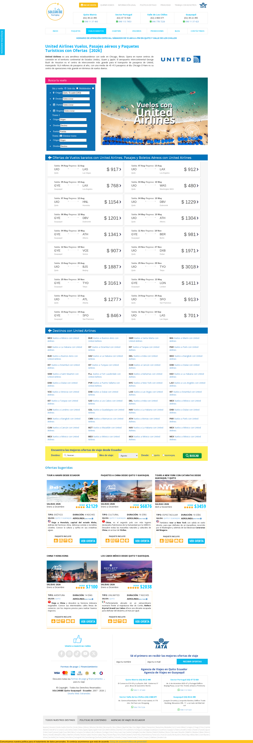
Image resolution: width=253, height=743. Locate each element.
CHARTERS (116, 31)
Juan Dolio (67, 732)
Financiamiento (89, 666)
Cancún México (180, 727)
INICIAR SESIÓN (89, 5)
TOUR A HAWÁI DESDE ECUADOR (63, 475)
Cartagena (190, 727)
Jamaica (55, 732)
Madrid (155, 732)
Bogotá (139, 727)
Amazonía (52, 727)
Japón (61, 732)
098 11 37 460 (91, 21)
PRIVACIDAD (166, 5)
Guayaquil (169, 455)
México (201, 732)
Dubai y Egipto (83, 729)
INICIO (55, 31)
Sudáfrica (110, 737)
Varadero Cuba (162, 737)
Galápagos (146, 729)
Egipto (90, 729)
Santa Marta (69, 737)
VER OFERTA (88, 541)
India (45, 732)
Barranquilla (108, 727)
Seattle (105, 737)
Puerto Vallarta (146, 734)
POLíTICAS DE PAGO (148, 5)
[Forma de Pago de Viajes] (79, 673)
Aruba (75, 727)
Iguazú (208, 729)
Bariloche (99, 727)
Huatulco (201, 729)
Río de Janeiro (176, 734)
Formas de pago (69, 666)
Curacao (60, 729)
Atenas (81, 727)
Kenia (73, 732)
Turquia (146, 737)
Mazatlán (182, 732)
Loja (124, 732)
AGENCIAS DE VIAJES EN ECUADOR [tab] (128, 720)
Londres (129, 732)
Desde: (145, 455)
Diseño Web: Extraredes (79, 693)
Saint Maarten (204, 734)
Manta (168, 732)
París (118, 734)
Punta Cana (155, 734)
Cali (173, 727)
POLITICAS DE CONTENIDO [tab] (93, 720)
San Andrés (52, 737)
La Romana (98, 732)
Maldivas (161, 732)
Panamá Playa (111, 734)
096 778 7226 (158, 21)
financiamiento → (97, 678)
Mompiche (58, 734)
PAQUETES (75, 31)
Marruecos (174, 732)
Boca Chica (132, 727)
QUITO (57, 599)
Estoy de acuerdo (118, 741)
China (202, 727)
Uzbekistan (153, 737)
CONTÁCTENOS (197, 31)
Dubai (75, 729)
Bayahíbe (125, 727)
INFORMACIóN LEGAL (127, 5)
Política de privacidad (137, 741)
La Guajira (79, 732)
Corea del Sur (53, 729)
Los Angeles (135, 732)
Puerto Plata (136, 734)
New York (70, 734)
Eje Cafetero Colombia (109, 729)
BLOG (177, 31)
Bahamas (92, 727)
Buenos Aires (150, 727)
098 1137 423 (186, 710)
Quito (157, 455)
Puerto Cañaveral (127, 734)
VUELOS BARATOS (96, 31)
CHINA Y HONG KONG (57, 555)
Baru (114, 727)
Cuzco (65, 729)
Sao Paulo (98, 737)
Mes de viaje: (106, 455)
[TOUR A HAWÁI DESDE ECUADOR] (72, 490)
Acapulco (45, 727)
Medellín (188, 732)
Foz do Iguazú (138, 729)
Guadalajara (154, 729)
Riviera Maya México (188, 734)
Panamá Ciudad (85, 734)
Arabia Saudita (61, 727)
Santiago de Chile (79, 737)
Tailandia (118, 737)
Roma (197, 734)
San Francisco (60, 737)
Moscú (64, 734)
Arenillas (69, 727)
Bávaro (119, 727)
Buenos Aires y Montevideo (163, 727)
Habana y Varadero (180, 729)
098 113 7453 (124, 21)
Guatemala (163, 729)
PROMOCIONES (157, 31)
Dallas (70, 729)
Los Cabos (142, 732)
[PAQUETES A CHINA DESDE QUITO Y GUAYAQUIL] (126, 490)
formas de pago (78, 678)
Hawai (190, 729)
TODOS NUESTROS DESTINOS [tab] (60, 720)
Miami (207, 732)
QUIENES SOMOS (107, 5)
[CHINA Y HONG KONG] (72, 571)
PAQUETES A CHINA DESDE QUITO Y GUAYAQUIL (125, 475)
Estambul (119, 729)
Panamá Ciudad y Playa (99, 734)
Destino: (56, 455)
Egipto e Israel (97, 729)
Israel (50, 732)
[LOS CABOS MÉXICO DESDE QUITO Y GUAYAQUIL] (126, 571)
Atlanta (86, 727)
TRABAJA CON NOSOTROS (185, 5)
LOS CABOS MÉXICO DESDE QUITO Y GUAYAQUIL (125, 555)
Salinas (45, 737)
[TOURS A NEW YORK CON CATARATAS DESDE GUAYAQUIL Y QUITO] (180, 490)
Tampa (124, 737)
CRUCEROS (136, 31)
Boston (144, 727)
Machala (149, 732)
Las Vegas (105, 732)
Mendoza (195, 732)
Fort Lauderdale (128, 729)
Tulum (140, 737)
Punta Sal (164, 734)
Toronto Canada (132, 737)
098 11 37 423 (192, 21)
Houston (195, 729)
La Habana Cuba (89, 732)
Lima (111, 732)
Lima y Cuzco (118, 732)
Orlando (76, 734)
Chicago (196, 727)
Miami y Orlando (48, 734)
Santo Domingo (90, 737)
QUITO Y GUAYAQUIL (63, 518)
